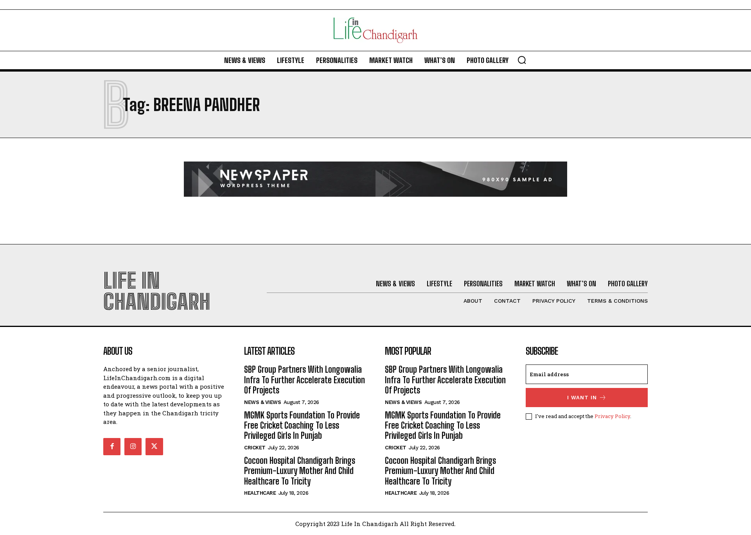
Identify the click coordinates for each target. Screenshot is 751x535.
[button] (521, 59)
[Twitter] (154, 446)
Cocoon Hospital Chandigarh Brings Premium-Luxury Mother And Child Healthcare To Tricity (299, 471)
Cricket (255, 448)
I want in (582, 397)
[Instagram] (133, 446)
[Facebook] (111, 446)
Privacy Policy (612, 416)
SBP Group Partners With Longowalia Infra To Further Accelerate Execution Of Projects (304, 379)
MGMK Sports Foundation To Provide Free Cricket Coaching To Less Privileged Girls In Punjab (302, 425)
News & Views (262, 402)
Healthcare (260, 493)
